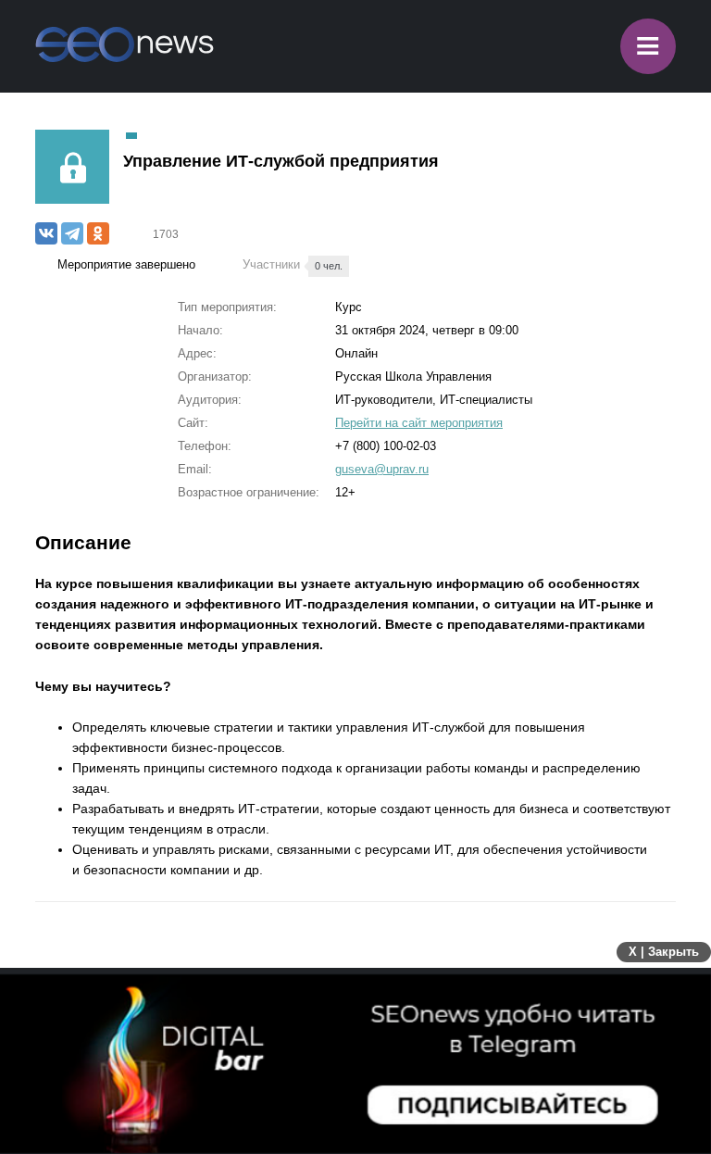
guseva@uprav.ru (382, 469)
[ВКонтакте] (46, 233)
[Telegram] (72, 233)
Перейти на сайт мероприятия (419, 423)
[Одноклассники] (98, 233)
